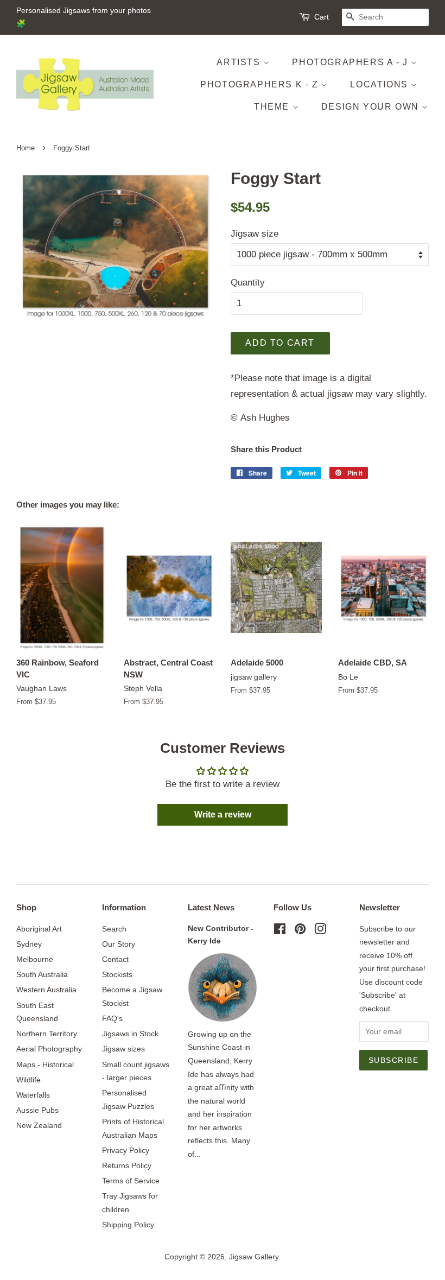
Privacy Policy (125, 1150)
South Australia (42, 974)
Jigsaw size (254, 234)
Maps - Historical (45, 1064)
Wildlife (28, 1079)
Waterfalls (33, 1095)
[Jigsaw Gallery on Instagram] (320, 931)
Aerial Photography (49, 1048)
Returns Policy (126, 1165)
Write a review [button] (222, 814)
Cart (321, 16)
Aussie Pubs (37, 1110)
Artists (240, 62)
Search (114, 928)
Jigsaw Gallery (253, 1256)
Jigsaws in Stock (130, 1033)
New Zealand (39, 1125)
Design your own (371, 106)
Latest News (211, 907)
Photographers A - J (351, 62)
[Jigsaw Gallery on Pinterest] (300, 931)
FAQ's (112, 1018)
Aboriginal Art (39, 928)
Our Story (118, 944)
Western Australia (46, 989)
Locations (380, 84)
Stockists (117, 974)
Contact (115, 959)
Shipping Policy (128, 1224)
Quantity (248, 282)
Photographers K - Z (260, 84)
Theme (273, 106)
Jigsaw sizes (123, 1048)
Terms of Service (131, 1180)
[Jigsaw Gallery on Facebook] (280, 931)
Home (25, 148)
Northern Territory (46, 1033)
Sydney (29, 944)
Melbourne (34, 959)
